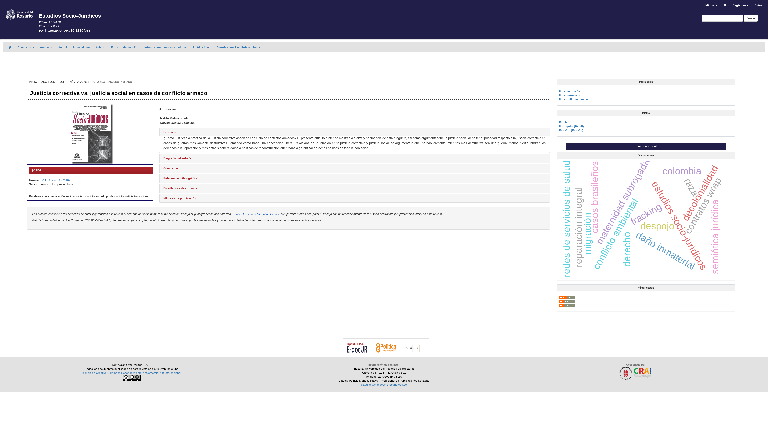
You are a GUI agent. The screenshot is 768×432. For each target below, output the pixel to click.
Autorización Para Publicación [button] (237, 47)
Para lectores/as (570, 91)
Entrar (759, 5)
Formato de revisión (124, 47)
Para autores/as (569, 95)
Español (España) (571, 130)
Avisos (100, 47)
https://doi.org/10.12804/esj (68, 30)
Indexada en (81, 47)
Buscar (750, 18)
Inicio (33, 81)
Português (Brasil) (571, 126)
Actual (62, 47)
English (564, 122)
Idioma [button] (710, 5)
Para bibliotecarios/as (574, 99)
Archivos (46, 47)
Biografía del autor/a (177, 158)
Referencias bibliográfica (180, 178)
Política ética (201, 47)
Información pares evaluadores (165, 47)
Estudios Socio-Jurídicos (70, 16)
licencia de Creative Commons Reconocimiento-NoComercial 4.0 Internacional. (132, 372)
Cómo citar (170, 168)
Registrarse (740, 5)
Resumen (169, 132)
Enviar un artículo (646, 146)
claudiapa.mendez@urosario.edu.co (384, 384)
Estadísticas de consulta (180, 188)
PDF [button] (38, 170)
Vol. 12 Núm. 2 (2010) (73, 81)
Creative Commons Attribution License (256, 214)
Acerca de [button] (25, 47)
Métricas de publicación (179, 198)
